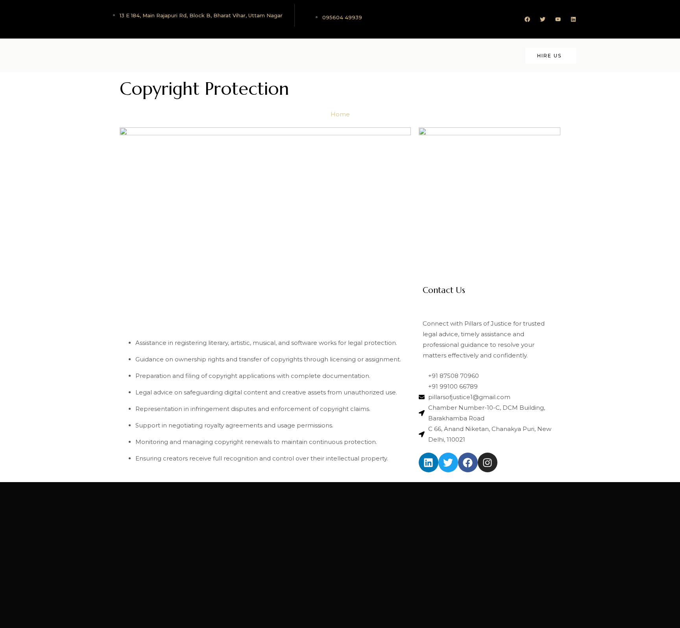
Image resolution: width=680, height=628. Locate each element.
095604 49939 (342, 17)
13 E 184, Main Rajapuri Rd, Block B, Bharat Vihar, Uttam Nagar (201, 15)
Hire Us (549, 56)
